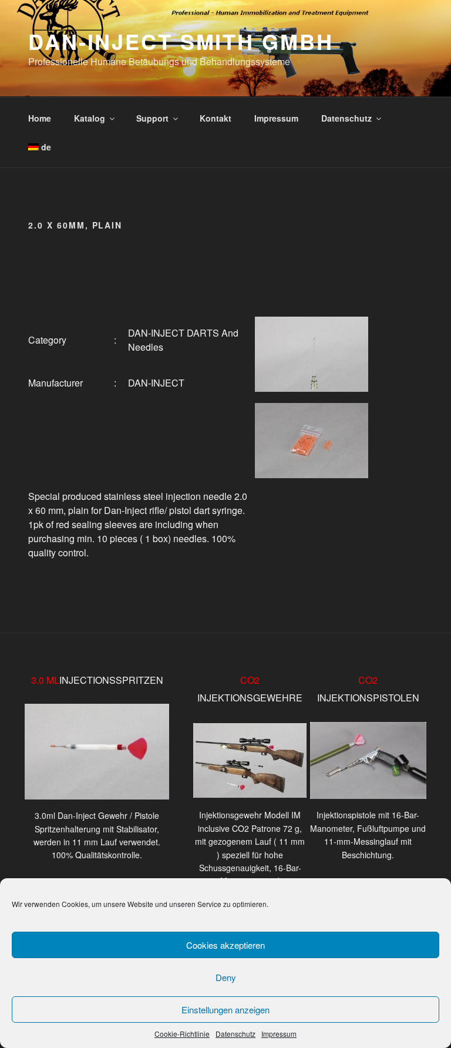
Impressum (279, 1034)
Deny (226, 977)
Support (152, 118)
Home (39, 118)
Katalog (89, 118)
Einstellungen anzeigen (225, 1009)
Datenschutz (235, 1034)
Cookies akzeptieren (225, 945)
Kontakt (215, 118)
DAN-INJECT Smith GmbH (180, 41)
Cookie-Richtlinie (182, 1034)
